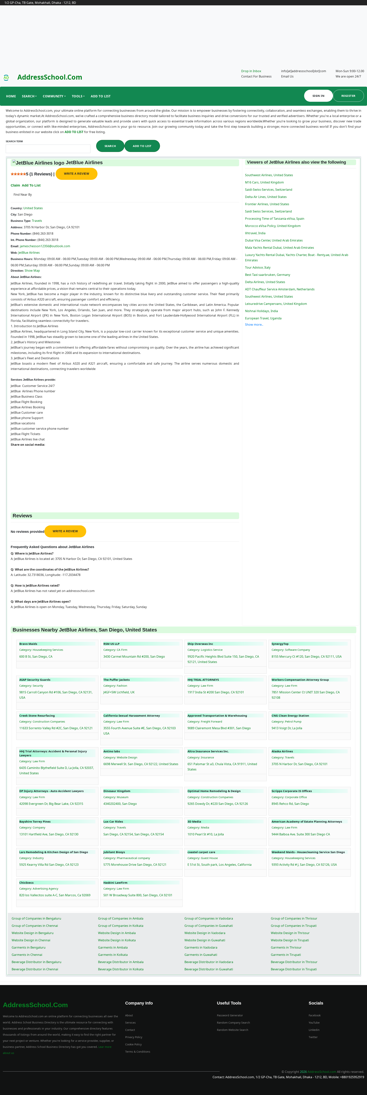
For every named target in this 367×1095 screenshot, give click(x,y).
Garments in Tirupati (286, 955)
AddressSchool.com (49, 77)
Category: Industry (31, 858)
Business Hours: (22, 259)
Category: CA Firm (115, 650)
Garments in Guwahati (200, 955)
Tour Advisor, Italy (257, 267)
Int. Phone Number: (24, 239)
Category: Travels (283, 757)
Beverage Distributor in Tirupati (294, 969)
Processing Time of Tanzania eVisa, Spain (274, 218)
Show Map (32, 270)
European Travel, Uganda (263, 318)
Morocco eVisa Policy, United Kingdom (273, 226)
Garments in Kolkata (113, 955)
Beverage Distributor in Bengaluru (36, 962)
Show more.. (254, 324)
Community (53, 96)
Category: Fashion (115, 685)
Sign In (319, 96)
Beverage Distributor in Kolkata (121, 969)
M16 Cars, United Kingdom (264, 182)
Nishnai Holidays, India (261, 311)
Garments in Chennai (27, 955)
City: (14, 214)
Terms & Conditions (137, 1051)
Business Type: (21, 220)
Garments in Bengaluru (28, 947)
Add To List (101, 96)
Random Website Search (232, 1030)
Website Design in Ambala (117, 933)
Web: (14, 252)
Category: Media (198, 827)
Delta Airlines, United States (265, 282)
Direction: (17, 270)
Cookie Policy (133, 1044)
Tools (77, 96)
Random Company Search (233, 1022)
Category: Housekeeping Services (41, 650)
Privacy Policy (133, 1037)
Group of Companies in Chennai (35, 926)
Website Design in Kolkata (117, 940)
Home (11, 96)
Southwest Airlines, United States (269, 175)
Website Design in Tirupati (290, 940)
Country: (17, 208)
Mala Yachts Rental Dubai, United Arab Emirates (279, 247)
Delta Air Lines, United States (266, 197)
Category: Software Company (291, 650)
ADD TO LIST (74, 132)
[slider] (18, 173)
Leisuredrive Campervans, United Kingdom (276, 304)
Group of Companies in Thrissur (294, 918)
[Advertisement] (183, 39)
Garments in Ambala (113, 947)
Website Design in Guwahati (204, 940)
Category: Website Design (120, 757)
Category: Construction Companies (42, 721)
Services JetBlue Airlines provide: (33, 379)
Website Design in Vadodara (204, 933)
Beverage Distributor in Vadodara (208, 962)
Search (28, 96)
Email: (15, 246)
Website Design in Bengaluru (33, 933)
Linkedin (314, 1030)
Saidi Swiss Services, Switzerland (268, 211)
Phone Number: (21, 233)
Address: (17, 227)
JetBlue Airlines (29, 252)
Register (348, 96)
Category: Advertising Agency (38, 888)
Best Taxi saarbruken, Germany (267, 275)
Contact (130, 1030)
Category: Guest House (203, 858)
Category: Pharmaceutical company (126, 858)
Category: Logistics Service (205, 650)
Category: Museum (115, 797)
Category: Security (31, 685)
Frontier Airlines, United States (267, 204)
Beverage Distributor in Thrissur (294, 962)
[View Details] (21, 664)
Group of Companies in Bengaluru (36, 918)
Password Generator (230, 1015)
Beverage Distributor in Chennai (35, 969)
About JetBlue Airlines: (26, 277)
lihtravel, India (255, 233)
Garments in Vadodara (200, 947)
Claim (15, 185)
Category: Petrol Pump (286, 721)
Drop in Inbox (251, 71)
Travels (36, 221)
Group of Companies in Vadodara (208, 918)
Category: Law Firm (200, 685)
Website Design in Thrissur (290, 933)
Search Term (14, 141)
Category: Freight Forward (205, 721)
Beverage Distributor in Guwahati (208, 969)
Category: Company (32, 827)
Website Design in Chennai (31, 940)
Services (130, 1022)
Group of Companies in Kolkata (120, 926)
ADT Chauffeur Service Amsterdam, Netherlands (280, 289)
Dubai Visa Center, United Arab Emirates (274, 240)
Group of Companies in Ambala (120, 918)
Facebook (315, 1015)
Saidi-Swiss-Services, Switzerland (268, 189)
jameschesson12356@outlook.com (45, 246)
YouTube (314, 1022)
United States (33, 208)
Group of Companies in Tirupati (294, 926)
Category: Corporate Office (289, 797)
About (129, 1015)
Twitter (313, 1037)
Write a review (76, 173)
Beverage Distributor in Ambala (121, 962)
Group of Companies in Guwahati (208, 926)
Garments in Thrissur (286, 947)
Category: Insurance (201, 757)
